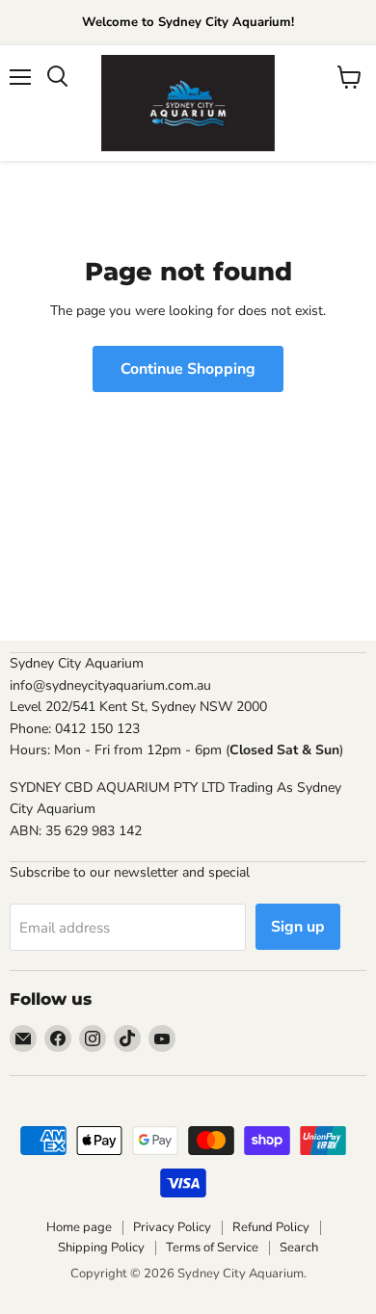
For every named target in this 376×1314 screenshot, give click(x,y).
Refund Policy (270, 1227)
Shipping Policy (101, 1247)
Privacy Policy (172, 1227)
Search (299, 1247)
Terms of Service (212, 1247)
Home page (79, 1227)
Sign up (298, 926)
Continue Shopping (188, 369)
